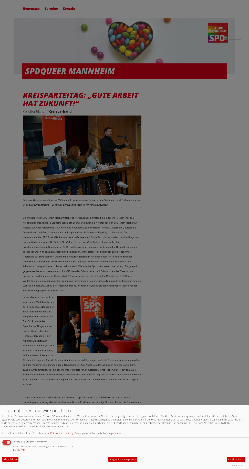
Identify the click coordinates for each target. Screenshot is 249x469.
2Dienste (19, 450)
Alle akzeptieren (236, 459)
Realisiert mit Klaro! (237, 465)
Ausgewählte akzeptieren (122, 459)
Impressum (115, 433)
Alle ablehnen (10, 459)
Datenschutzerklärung (62, 433)
